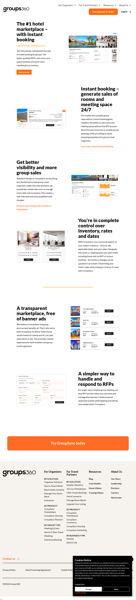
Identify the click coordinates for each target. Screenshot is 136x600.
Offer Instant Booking (76, 492)
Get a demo (24, 72)
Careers (115, 492)
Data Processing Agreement (38, 570)
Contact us (9, 558)
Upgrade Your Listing (76, 504)
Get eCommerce (74, 496)
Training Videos (96, 492)
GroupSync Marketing (77, 530)
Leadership (116, 483)
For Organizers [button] (65, 5)
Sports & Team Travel (53, 532)
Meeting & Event (52, 528)
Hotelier (70, 538)
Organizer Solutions (53, 482)
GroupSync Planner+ (53, 519)
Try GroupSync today (68, 443)
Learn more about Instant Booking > (97, 146)
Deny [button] (116, 589)
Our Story (116, 479)
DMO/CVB (72, 542)
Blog (91, 479)
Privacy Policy (9, 570)
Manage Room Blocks (76, 500)
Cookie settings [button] (80, 593)
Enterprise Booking (53, 539)
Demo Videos (95, 488)
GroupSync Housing (53, 515)
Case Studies (95, 483)
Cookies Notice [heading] (83, 560)
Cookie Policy (67, 570)
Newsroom (116, 497)
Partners (115, 488)
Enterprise (49, 500)
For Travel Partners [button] (88, 5)
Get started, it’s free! (103, 11)
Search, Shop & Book (53, 486)
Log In (124, 11)
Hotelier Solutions (75, 485)
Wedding (48, 536)
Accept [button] (88, 589)
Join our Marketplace (76, 489)
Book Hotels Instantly (54, 489)
